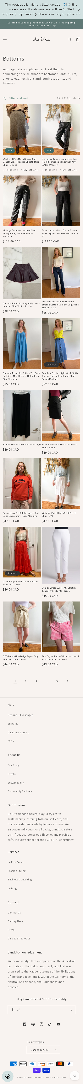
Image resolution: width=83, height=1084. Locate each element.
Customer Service (18, 732)
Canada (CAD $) (40, 1050)
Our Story (13, 765)
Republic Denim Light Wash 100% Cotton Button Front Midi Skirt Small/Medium (60, 376)
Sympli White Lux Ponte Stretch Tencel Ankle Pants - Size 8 (59, 589)
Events (12, 774)
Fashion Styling (17, 871)
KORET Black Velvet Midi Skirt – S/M (22, 444)
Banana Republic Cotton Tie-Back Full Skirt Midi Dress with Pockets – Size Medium (22, 376)
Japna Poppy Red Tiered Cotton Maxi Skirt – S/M (20, 583)
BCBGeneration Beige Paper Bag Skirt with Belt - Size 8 (20, 658)
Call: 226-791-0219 (19, 938)
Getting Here (15, 921)
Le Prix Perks (16, 862)
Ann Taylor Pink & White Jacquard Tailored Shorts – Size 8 (60, 658)
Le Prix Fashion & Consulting (36, 1077)
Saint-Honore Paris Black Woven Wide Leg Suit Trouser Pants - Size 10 (60, 233)
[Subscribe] (71, 1009)
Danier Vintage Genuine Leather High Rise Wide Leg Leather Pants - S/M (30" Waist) (60, 161)
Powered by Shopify (57, 1077)
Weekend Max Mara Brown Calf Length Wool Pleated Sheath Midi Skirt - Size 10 (21, 161)
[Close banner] (79, 9)
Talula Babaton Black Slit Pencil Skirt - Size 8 (59, 446)
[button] (5, 39)
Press (11, 930)
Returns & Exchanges (20, 715)
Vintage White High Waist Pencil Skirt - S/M (59, 514)
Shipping (13, 723)
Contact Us (14, 912)
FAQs (11, 741)
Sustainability (16, 782)
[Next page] (67, 681)
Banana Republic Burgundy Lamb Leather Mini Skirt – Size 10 (21, 305)
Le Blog (12, 888)
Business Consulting (20, 879)
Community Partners (20, 791)
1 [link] (15, 681)
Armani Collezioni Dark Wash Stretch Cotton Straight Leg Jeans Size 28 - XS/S (60, 304)
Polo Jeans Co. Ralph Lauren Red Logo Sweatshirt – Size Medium (21, 514)
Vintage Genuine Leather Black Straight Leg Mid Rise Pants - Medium (20, 233)
